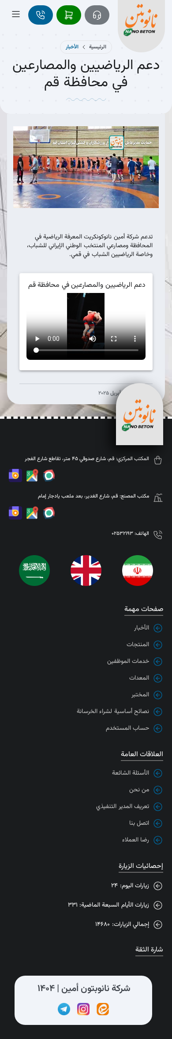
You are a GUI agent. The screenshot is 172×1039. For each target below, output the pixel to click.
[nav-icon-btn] (97, 15)
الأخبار (72, 47)
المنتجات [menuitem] (138, 645)
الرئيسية (97, 47)
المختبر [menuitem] (140, 695)
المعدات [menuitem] (139, 678)
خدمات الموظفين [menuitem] (128, 661)
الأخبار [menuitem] (141, 628)
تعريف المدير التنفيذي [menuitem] (122, 807)
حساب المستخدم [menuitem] (127, 728)
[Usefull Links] (49, 477)
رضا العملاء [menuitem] (135, 840)
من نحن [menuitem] (139, 790)
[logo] (140, 15)
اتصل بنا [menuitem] (139, 823)
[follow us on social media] (103, 1009)
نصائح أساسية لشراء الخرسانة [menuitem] (113, 712)
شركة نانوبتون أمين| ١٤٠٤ (84, 988)
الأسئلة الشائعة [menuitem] (130, 773)
